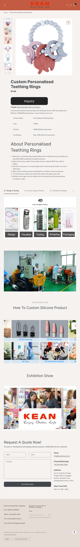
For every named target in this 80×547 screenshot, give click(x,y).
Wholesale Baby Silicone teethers (28, 107)
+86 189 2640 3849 (61, 464)
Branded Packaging (59, 191)
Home (6, 12)
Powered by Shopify (10, 534)
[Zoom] (68, 22)
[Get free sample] (29, 101)
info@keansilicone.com (62, 456)
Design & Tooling (12, 191)
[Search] (67, 5)
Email (30, 511)
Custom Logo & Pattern (35, 191)
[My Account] (70, 5)
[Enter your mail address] (49, 515)
